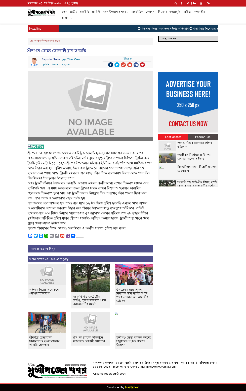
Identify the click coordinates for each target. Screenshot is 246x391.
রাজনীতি (84, 12)
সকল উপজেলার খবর (115, 12)
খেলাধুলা (150, 12)
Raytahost (132, 387)
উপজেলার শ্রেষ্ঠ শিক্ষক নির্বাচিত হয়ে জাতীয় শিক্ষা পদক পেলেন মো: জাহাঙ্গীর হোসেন (132, 295)
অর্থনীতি (96, 12)
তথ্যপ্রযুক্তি (175, 12)
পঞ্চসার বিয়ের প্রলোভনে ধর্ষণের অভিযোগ (160, 28)
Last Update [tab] (173, 137)
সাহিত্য (187, 12)
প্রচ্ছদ (64, 12)
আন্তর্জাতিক (137, 12)
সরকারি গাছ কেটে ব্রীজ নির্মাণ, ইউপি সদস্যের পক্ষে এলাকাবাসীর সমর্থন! (89, 300)
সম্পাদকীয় (199, 12)
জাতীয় (73, 12)
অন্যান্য (66, 18)
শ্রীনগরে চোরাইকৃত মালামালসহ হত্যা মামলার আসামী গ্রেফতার (44, 341)
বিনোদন (162, 12)
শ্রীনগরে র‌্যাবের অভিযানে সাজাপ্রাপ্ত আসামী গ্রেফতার (89, 339)
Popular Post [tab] (203, 137)
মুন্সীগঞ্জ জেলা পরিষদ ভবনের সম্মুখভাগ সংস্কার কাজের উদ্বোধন (133, 341)
